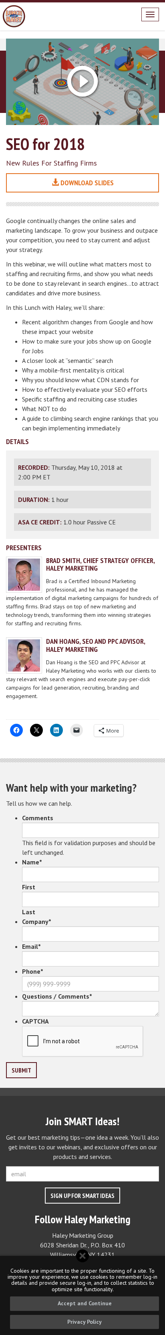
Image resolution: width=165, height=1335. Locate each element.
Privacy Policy (84, 1321)
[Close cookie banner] (82, 1255)
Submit (21, 1070)
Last (28, 912)
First (28, 887)
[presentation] (83, 1041)
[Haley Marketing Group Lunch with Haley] (14, 16)
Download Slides (86, 182)
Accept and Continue (85, 1303)
